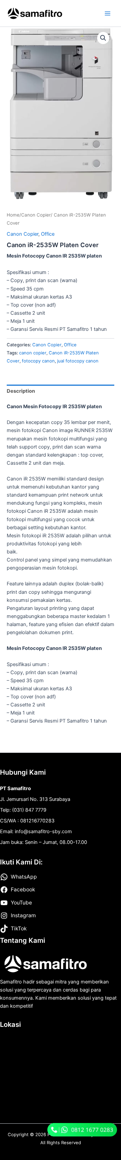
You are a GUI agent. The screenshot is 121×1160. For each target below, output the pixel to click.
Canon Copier (36, 215)
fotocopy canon (38, 360)
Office (47, 234)
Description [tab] (21, 391)
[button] (103, 38)
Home (13, 215)
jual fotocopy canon (77, 360)
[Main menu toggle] (107, 13)
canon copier (32, 352)
